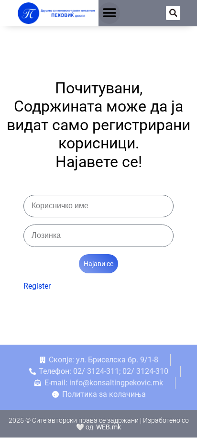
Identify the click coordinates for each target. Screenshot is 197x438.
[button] (109, 13)
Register (37, 286)
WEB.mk (108, 427)
